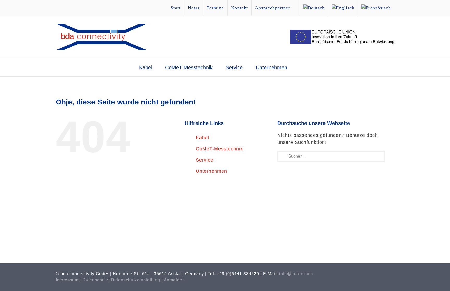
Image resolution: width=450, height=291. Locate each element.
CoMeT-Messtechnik (219, 148)
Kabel (202, 137)
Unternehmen (211, 171)
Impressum (67, 280)
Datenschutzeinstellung (135, 280)
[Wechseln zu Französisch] (376, 8)
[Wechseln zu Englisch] (343, 8)
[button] (302, 67)
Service (204, 160)
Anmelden (174, 280)
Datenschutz (95, 280)
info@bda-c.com (296, 273)
